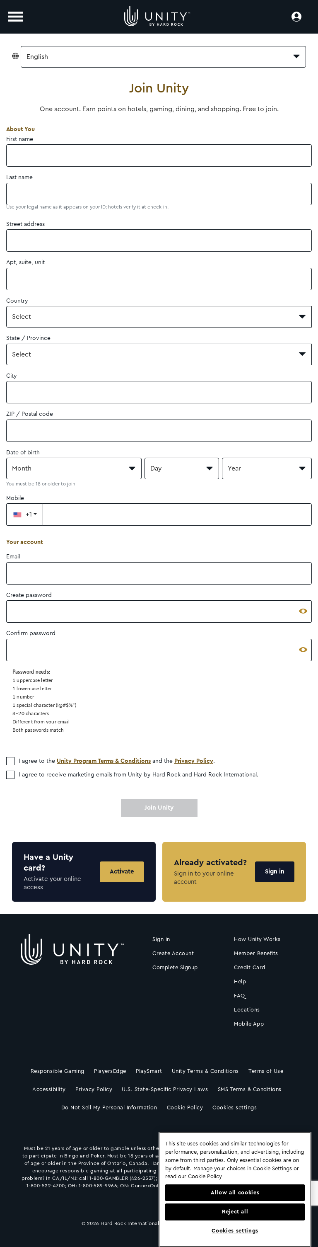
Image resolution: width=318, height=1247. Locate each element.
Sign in (274, 872)
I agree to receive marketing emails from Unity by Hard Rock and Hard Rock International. (138, 775)
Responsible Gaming (57, 1071)
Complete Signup (175, 967)
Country (17, 301)
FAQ (239, 995)
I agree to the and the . (117, 761)
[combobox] (163, 57)
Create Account (173, 953)
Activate (122, 872)
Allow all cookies (235, 1193)
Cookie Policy (185, 1107)
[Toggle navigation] (15, 16)
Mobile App (249, 1023)
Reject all (235, 1212)
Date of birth (23, 453)
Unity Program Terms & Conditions (104, 761)
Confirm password (30, 633)
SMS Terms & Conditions (250, 1089)
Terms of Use (265, 1071)
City (11, 376)
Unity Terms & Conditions (205, 1071)
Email (13, 557)
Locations (247, 1009)
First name (19, 139)
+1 (29, 514)
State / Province (28, 338)
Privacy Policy (193, 761)
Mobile (15, 498)
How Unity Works (257, 939)
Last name (19, 177)
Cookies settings (234, 1107)
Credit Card (249, 967)
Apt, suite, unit (25, 262)
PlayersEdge (110, 1071)
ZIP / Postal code (29, 414)
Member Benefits (256, 953)
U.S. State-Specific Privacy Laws (165, 1089)
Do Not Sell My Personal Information (109, 1107)
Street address (25, 224)
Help (240, 981)
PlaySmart (149, 1071)
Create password (29, 595)
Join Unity (159, 808)
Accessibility (49, 1089)
